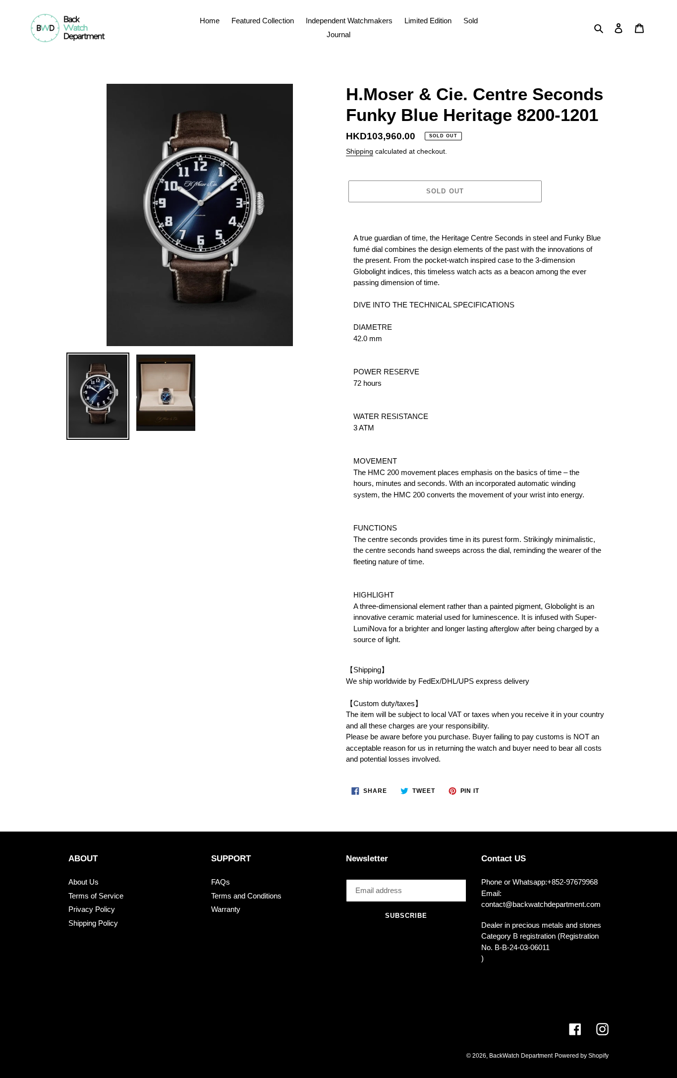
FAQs (220, 882)
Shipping (359, 151)
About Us (83, 882)
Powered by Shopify (582, 1055)
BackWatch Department (521, 1055)
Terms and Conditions (246, 896)
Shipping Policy (93, 923)
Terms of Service (95, 896)
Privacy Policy (91, 909)
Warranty (225, 909)
